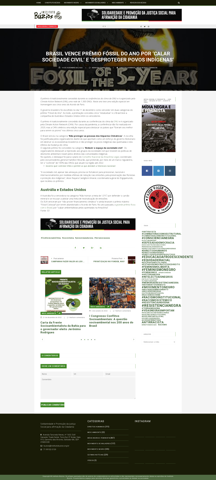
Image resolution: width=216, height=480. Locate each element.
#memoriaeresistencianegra (160, 282)
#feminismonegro (159, 270)
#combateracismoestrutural (161, 233)
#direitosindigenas (153, 253)
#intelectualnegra (150, 279)
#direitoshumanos (154, 250)
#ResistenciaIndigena (156, 302)
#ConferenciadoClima (51, 238)
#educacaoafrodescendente (167, 257)
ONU (116, 121)
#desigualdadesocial (152, 247)
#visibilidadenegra (151, 318)
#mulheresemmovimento (155, 290)
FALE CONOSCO (42, 8)
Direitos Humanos (128, 68)
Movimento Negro (96, 449)
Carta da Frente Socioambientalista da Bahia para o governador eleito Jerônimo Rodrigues (53, 327)
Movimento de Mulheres (99, 443)
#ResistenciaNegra (161, 305)
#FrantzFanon (165, 272)
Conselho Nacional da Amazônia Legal (100, 157)
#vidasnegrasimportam (158, 310)
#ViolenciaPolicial (153, 316)
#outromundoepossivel (153, 293)
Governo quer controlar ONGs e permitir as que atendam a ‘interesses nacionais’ (81, 166)
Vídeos (91, 460)
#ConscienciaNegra (158, 238)
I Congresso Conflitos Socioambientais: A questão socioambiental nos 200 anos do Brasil (101, 320)
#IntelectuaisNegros (157, 276)
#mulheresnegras (151, 291)
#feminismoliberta (156, 266)
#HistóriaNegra (151, 274)
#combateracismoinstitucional (159, 236)
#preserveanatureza (84, 238)
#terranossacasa (102, 238)
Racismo (162, 325)
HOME (38, 3)
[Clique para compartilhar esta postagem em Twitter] (84, 248)
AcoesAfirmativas (151, 320)
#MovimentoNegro (158, 287)
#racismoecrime (151, 295)
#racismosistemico (157, 300)
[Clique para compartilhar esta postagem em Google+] (92, 248)
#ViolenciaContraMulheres (155, 313)
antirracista (153, 322)
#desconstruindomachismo (154, 245)
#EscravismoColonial (154, 262)
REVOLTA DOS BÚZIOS (138, 3)
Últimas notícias (95, 455)
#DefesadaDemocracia (158, 242)
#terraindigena (151, 308)
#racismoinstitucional (161, 297)
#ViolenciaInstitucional (154, 315)
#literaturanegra (149, 281)
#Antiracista (149, 232)
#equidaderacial (156, 260)
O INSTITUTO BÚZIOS (52, 3)
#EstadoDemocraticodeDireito (161, 264)
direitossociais (149, 325)
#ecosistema (68, 238)
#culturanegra (149, 240)
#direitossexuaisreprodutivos (158, 255)
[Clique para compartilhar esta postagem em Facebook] (75, 248)
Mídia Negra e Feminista (47, 26)
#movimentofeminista (154, 285)
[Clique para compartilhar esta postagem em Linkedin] (101, 248)
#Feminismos (149, 272)
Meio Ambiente (88, 307)
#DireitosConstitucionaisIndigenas (159, 249)
